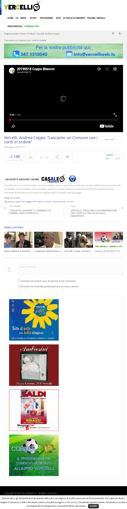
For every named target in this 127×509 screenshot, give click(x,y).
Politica (31, 33)
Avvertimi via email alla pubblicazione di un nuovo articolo (50, 286)
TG (17, 17)
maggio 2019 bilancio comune (38, 201)
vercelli (69, 201)
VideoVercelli (14, 26)
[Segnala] (67, 157)
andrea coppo (14, 201)
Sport (33, 17)
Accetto (93, 505)
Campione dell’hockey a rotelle (51, 251)
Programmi (46, 17)
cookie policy (70, 502)
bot (22, 201)
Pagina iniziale (11, 33)
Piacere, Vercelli (96, 17)
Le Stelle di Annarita (74, 17)
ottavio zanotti (59, 201)
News (23, 17)
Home (10, 17)
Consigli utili (31, 26)
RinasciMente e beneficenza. (20, 251)
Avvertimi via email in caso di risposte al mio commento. (48, 280)
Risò (58, 17)
